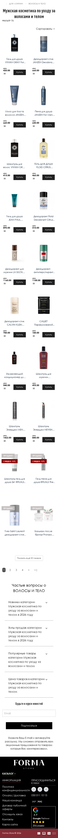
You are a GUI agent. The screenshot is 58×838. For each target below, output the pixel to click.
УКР (34, 801)
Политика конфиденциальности (14, 788)
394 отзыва (38, 825)
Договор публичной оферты (14, 807)
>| (36, 570)
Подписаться (29, 725)
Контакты (7, 819)
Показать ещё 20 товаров (29, 558)
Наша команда (12, 800)
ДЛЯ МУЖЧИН (16, 3)
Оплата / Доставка (14, 795)
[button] (9, 773)
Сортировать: (44, 28)
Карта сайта (10, 824)
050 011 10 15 (39, 795)
